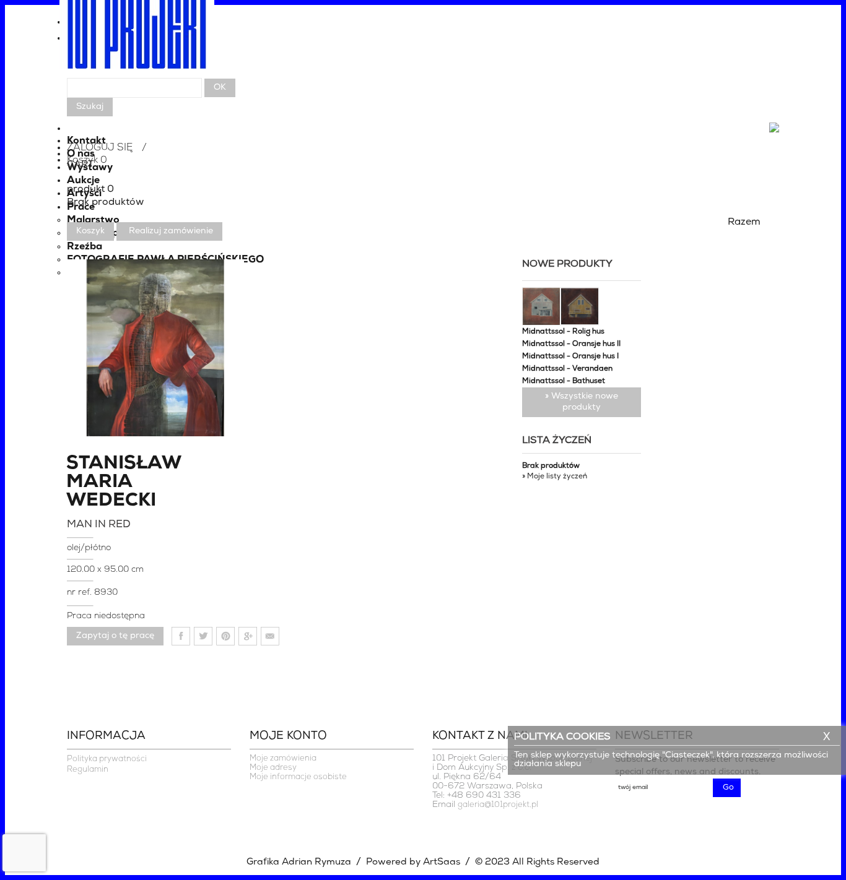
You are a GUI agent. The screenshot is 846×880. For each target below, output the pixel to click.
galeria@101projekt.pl (498, 805)
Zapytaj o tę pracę (115, 636)
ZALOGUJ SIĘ (100, 148)
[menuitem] (423, 41)
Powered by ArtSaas (413, 862)
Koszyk (90, 231)
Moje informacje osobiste (298, 777)
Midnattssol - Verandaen (567, 369)
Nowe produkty (567, 264)
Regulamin (87, 770)
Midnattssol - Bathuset (563, 381)
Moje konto (288, 736)
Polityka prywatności (107, 759)
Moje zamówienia (283, 758)
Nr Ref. (80, 592)
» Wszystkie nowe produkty (581, 402)
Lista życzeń (556, 441)
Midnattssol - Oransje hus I (570, 356)
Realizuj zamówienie (171, 231)
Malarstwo (93, 220)
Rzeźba (84, 247)
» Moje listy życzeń (554, 476)
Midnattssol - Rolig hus (563, 331)
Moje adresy (273, 768)
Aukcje (83, 181)
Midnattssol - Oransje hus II (571, 344)
